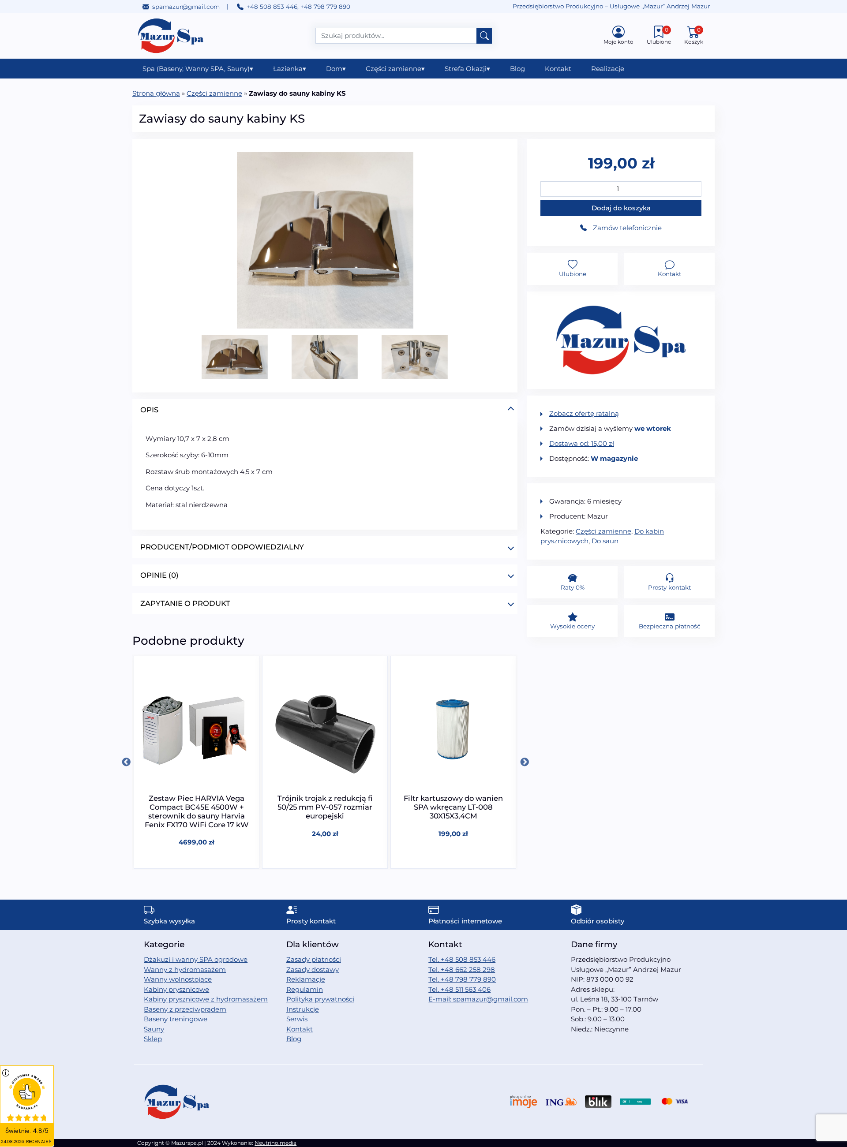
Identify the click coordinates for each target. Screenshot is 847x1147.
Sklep (153, 1039)
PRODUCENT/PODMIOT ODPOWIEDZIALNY (222, 546)
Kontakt (558, 68)
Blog (517, 68)
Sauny (154, 1029)
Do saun (605, 541)
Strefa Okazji (467, 68)
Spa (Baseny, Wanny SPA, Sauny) (197, 68)
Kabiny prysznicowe (176, 989)
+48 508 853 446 (272, 6)
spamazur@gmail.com (186, 6)
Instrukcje (302, 1009)
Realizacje (607, 68)
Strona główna (156, 93)
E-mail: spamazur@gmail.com (478, 999)
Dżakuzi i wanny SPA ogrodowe (195, 959)
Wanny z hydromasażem (185, 969)
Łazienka (289, 68)
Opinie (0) (159, 575)
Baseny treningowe (175, 1019)
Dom (336, 68)
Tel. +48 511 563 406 (459, 989)
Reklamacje (305, 979)
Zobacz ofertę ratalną (584, 413)
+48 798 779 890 (325, 6)
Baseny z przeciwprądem (185, 1009)
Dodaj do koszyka (621, 208)
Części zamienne (395, 68)
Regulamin (304, 989)
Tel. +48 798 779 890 (462, 979)
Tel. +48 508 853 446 (461, 959)
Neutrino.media (275, 1143)
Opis (149, 409)
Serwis (296, 1019)
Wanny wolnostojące (178, 979)
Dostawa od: (581, 443)
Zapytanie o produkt (185, 603)
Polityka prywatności (320, 999)
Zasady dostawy (312, 969)
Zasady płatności (313, 959)
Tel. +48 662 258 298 (461, 969)
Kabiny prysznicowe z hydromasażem (206, 999)
